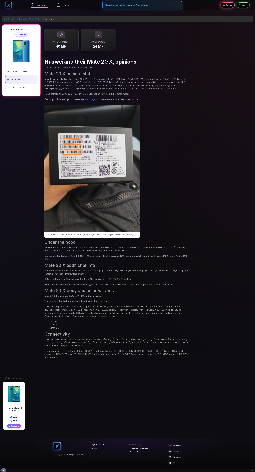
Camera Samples (19, 71)
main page (90, 99)
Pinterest (176, 463)
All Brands (9, 19)
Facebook (177, 445)
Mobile (94, 448)
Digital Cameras (98, 444)
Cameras (66, 5)
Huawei (22, 19)
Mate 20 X (34, 19)
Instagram (177, 457)
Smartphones (41, 5)
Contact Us (134, 452)
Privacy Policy (135, 444)
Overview (15, 79)
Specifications (18, 87)
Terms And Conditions (138, 448)
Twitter (176, 451)
